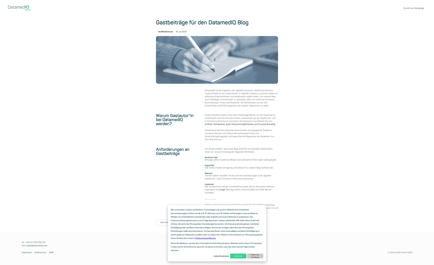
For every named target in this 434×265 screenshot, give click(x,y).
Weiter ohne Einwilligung (255, 256)
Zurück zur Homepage (413, 8)
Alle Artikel (165, 222)
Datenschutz (40, 253)
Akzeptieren (238, 256)
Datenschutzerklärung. (205, 238)
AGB (51, 253)
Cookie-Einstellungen (221, 256)
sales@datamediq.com (36, 246)
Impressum (27, 253)
